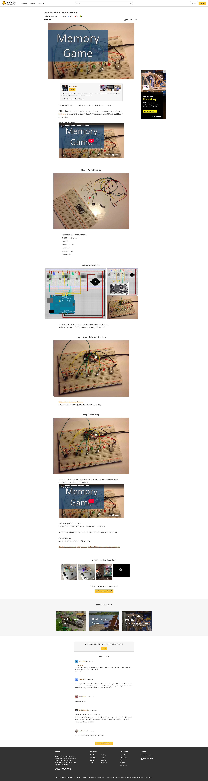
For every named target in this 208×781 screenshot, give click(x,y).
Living (103, 757)
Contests (32, 3)
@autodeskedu (148, 759)
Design (92, 760)
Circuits (57, 16)
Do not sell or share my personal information (120, 777)
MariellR (81, 679)
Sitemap (122, 763)
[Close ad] (164, 71)
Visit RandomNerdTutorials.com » (74, 99)
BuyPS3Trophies (84, 710)
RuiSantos (49, 16)
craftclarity (82, 731)
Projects (24, 3)
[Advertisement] (153, 94)
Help (121, 760)
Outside (103, 760)
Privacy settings (100, 777)
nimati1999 (82, 697)
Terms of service (76, 777)
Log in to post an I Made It (104, 591)
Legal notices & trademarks (143, 777)
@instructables (148, 755)
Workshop (93, 757)
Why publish (123, 755)
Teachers (41, 3)
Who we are (123, 765)
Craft (91, 763)
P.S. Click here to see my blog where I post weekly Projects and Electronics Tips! (89, 547)
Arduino (63, 16)
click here (62, 114)
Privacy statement (88, 777)
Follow (72, 89)
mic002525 (82, 661)
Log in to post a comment (104, 743)
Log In (194, 3)
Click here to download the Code (71, 402)
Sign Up (202, 3)
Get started (123, 757)
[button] (136, 19)
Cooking (103, 755)
